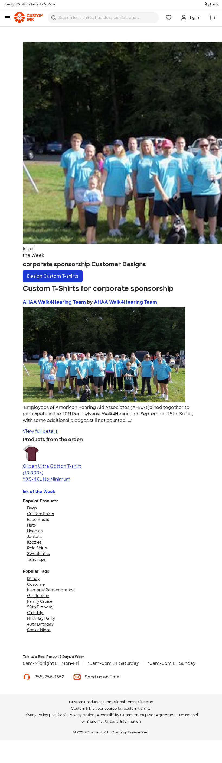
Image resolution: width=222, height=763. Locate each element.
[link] (28, 17)
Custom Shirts (40, 513)
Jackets (34, 536)
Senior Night (39, 629)
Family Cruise (39, 601)
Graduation (38, 595)
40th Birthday (40, 624)
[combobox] (103, 17)
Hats (31, 525)
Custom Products (84, 702)
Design (52, 276)
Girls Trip (35, 612)
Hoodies (35, 530)
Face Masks (38, 519)
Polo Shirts (37, 548)
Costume (36, 584)
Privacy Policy (35, 715)
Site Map (145, 702)
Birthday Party (41, 618)
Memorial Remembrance (51, 590)
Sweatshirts (38, 553)
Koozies (34, 542)
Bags (32, 508)
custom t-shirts (137, 708)
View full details (40, 431)
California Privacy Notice (72, 715)
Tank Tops (36, 559)
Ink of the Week (39, 491)
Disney (33, 578)
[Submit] (53, 17)
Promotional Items (119, 702)
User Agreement (162, 715)
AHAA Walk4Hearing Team (54, 302)
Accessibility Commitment (120, 715)
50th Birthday (40, 607)
